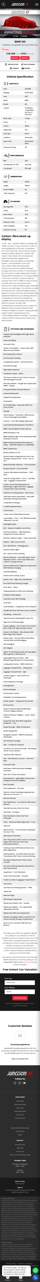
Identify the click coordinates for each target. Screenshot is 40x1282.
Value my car (20, 998)
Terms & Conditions (25, 1264)
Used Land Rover (20, 1104)
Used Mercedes (20, 1111)
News (20, 1135)
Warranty (20, 1148)
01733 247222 (20, 1183)
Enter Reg (8, 978)
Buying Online (20, 1145)
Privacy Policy (11, 1264)
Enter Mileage (10, 988)
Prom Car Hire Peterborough (20, 1155)
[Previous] (2, 23)
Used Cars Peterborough (20, 1128)
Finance (24, 58)
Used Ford (20, 1115)
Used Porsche (20, 1118)
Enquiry (14, 58)
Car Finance (20, 1131)
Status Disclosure (32, 1266)
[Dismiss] (29, 1267)
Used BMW (20, 1101)
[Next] (37, 23)
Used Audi (20, 1108)
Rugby (6, 49)
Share (24, 36)
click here (27, 962)
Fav (16, 36)
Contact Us (20, 1151)
